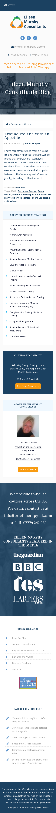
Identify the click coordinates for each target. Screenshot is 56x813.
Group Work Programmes (22, 321)
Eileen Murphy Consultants (28, 21)
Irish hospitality (29, 194)
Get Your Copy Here (28, 386)
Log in (46, 807)
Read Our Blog (19, 638)
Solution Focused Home (23, 644)
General (20, 187)
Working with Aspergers (21, 234)
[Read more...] (34, 178)
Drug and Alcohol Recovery (23, 264)
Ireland (16, 194)
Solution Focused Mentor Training (26, 259)
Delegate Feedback (21, 663)
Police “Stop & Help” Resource (26, 743)
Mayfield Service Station (17, 197)
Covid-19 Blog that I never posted (28, 737)
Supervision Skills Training (22, 291)
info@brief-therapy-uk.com (29, 46)
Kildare (43, 194)
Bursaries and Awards (22, 656)
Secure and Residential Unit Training (27, 297)
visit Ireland (10, 201)
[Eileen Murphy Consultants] (7, 124)
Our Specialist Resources (28, 458)
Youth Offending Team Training (25, 285)
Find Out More (28, 469)
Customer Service (27, 191)
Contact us (17, 669)
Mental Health (16, 270)
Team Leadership (41, 197)
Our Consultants (28, 454)
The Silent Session (18, 336)
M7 (49, 194)
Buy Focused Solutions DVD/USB (28, 650)
